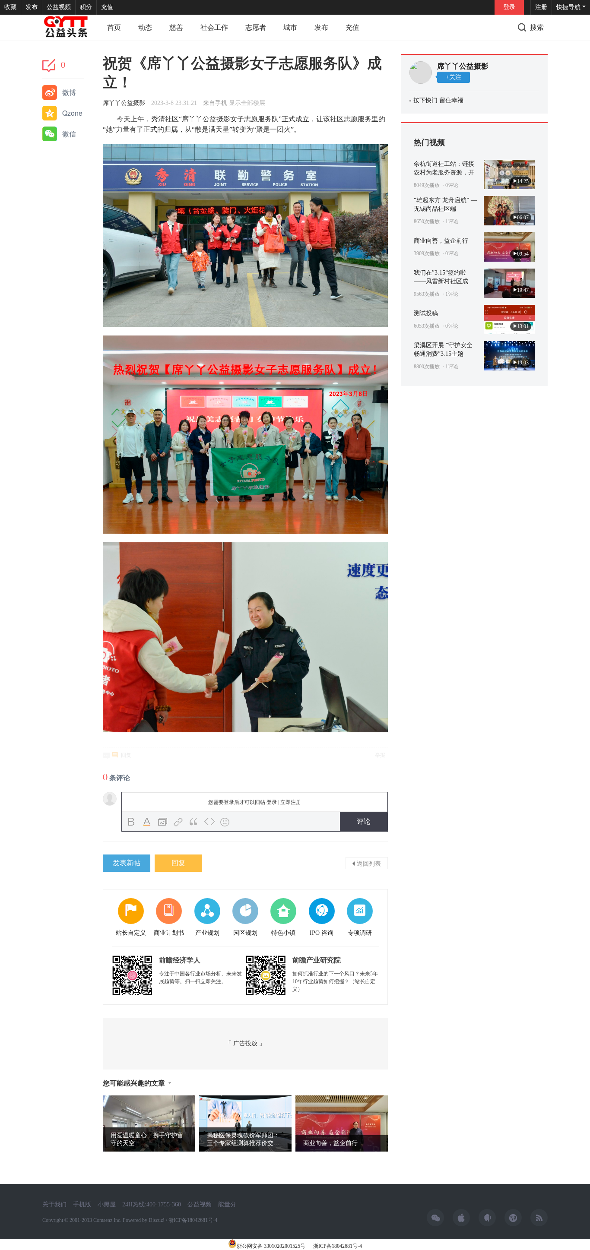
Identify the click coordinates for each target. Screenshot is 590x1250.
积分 (86, 7)
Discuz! (157, 1220)
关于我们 (54, 1204)
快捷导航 (568, 7)
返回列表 (369, 863)
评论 (364, 821)
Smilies (225, 822)
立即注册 (290, 802)
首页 (114, 27)
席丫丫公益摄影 (124, 103)
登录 (509, 7)
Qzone (72, 113)
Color (147, 822)
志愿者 (255, 27)
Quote (194, 822)
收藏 (10, 7)
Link (178, 822)
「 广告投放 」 (245, 1043)
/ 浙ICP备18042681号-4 (191, 1220)
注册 (541, 7)
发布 (31, 7)
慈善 (176, 27)
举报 (380, 755)
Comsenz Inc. (108, 1220)
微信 (69, 134)
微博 (69, 92)
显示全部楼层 (247, 103)
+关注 (453, 77)
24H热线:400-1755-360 (151, 1204)
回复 (126, 755)
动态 (145, 27)
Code (209, 822)
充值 (107, 7)
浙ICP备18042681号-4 (337, 1246)
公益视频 (59, 7)
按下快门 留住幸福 (438, 100)
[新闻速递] (66, 28)
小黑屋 (107, 1204)
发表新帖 (126, 863)
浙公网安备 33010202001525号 (271, 1246)
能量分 (227, 1204)
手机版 (82, 1204)
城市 (290, 27)
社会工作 (214, 27)
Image (162, 822)
